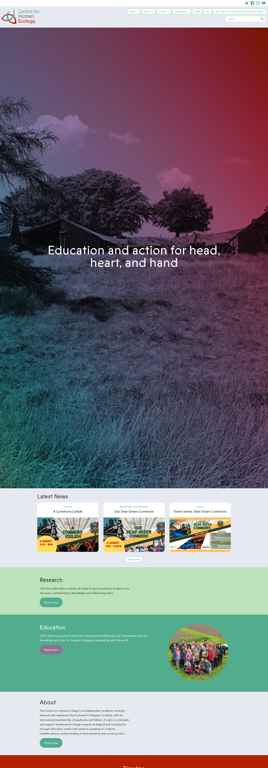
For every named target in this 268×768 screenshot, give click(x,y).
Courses (162, 11)
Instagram (258, 3)
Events (147, 11)
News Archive (134, 559)
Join (208, 11)
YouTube (264, 3)
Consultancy (180, 11)
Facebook (252, 3)
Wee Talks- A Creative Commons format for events (239, 11)
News (197, 11)
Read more (51, 602)
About (133, 11)
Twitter (247, 3)
